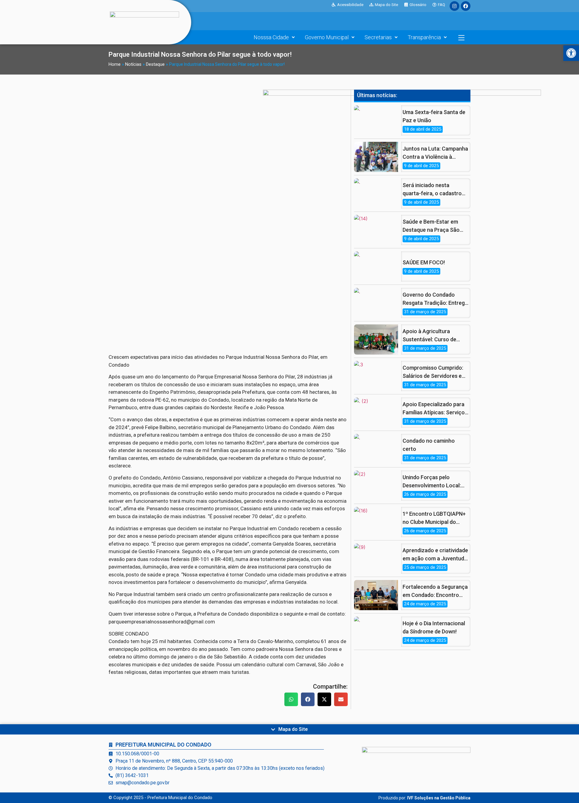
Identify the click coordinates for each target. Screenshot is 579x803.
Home (115, 64)
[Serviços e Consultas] (461, 37)
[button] (291, 699)
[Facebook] (465, 6)
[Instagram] (454, 6)
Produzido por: (424, 797)
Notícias (133, 64)
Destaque (155, 64)
